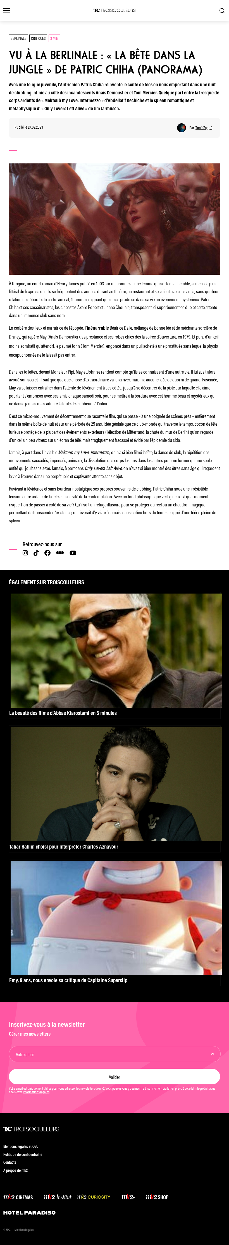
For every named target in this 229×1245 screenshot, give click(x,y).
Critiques (38, 38)
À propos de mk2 (15, 1171)
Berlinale (18, 38)
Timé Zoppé (203, 128)
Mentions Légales (24, 1230)
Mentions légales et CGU (21, 1147)
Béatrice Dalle (121, 327)
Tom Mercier (92, 345)
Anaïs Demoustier (63, 336)
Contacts (9, 1163)
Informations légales (36, 1092)
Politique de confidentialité (22, 1155)
